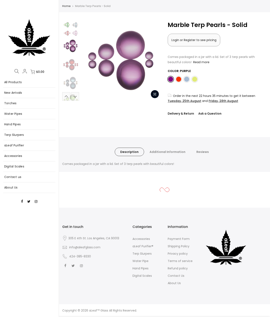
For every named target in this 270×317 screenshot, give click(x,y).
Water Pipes (13, 114)
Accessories (13, 156)
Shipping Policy (178, 246)
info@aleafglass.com (84, 247)
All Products (13, 82)
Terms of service (180, 261)
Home (66, 6)
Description (129, 152)
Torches (10, 103)
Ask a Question (209, 113)
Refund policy (178, 268)
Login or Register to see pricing (193, 40)
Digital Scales (14, 166)
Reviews (202, 152)
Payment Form (179, 239)
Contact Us (176, 276)
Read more (200, 62)
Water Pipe (140, 261)
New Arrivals (13, 93)
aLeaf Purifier (14, 145)
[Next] (154, 61)
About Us (11, 187)
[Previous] (89, 61)
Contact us (12, 177)
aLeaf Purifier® (142, 246)
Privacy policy (178, 253)
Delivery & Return (181, 113)
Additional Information (167, 152)
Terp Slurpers (14, 135)
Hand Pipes (12, 124)
